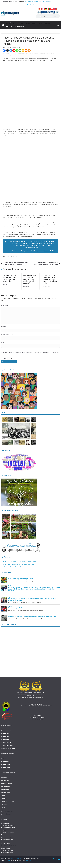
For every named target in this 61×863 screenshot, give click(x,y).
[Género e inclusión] (19, 454)
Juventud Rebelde (7, 783)
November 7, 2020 (49, 251)
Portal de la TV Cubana (9, 811)
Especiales (9, 27)
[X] (7, 50)
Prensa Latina (6, 792)
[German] (46, 9)
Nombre (4, 327)
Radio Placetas (6, 767)
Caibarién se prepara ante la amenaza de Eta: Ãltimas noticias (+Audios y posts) (15, 263)
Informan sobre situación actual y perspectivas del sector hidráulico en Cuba (50, 279)
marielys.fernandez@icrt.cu (9, 845)
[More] (29, 50)
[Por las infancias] (19, 374)
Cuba (14, 23)
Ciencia (41, 23)
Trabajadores (6, 786)
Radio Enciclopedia (8, 745)
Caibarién (8, 23)
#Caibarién (14, 241)
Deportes (34, 23)
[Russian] (52, 9)
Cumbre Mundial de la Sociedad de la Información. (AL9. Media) (30, 694)
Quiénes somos (19, 27)
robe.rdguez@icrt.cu (7, 852)
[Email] (20, 50)
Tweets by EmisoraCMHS (31, 669)
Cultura (28, 23)
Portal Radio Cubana (8, 730)
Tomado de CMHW (15, 47)
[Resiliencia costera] (19, 479)
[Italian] (48, 9)
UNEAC (4, 805)
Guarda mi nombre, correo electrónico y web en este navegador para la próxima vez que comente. (30, 352)
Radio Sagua (6, 761)
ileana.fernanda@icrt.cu (8, 827)
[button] (17, 23)
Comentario (5, 305)
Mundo (22, 23)
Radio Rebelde (6, 733)
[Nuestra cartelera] (21, 543)
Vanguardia (6, 789)
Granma (5, 777)
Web (2, 342)
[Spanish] (40, 9)
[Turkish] (54, 9)
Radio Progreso (7, 742)
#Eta (27, 245)
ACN (4, 795)
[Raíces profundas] (19, 417)
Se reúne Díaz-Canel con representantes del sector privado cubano (18, 561)
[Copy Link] (23, 50)
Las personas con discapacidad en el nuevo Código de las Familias (9, 278)
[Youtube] (13, 50)
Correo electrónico (7, 334)
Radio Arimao (6, 764)
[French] (44, 9)
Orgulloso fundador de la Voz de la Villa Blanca (13, 567)
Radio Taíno (6, 739)
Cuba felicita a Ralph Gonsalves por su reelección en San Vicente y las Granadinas (46, 263)
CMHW (4, 758)
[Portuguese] (50, 9)
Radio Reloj (6, 736)
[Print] (26, 50)
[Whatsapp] (16, 50)
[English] (42, 9)
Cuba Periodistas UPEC (8, 802)
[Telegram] (10, 50)
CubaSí (4, 799)
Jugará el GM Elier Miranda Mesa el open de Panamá (38, 1)
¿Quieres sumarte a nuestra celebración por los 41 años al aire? (17, 564)
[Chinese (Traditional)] (56, 9)
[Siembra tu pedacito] (19, 514)
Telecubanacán (7, 814)
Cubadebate (6, 780)
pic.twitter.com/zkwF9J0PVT (32, 247)
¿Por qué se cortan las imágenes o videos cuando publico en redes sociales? (30, 279)
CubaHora (5, 808)
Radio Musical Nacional (9, 748)
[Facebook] (4, 50)
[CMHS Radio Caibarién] (3, 25)
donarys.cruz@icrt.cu (7, 839)
